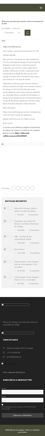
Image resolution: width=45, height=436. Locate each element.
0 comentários (9, 33)
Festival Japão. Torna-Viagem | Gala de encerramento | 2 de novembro (26, 264)
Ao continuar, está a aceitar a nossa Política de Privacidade (19, 408)
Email (4, 396)
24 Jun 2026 (21, 230)
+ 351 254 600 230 (13, 352)
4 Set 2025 (20, 283)
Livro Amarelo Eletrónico (14, 372)
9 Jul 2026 (20, 215)
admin (7, 28)
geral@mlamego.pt (14, 357)
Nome (4, 388)
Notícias (16, 28)
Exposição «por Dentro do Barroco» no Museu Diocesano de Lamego (26, 223)
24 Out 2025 (21, 271)
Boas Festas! (19, 249)
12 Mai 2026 (21, 243)
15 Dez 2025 (21, 253)
